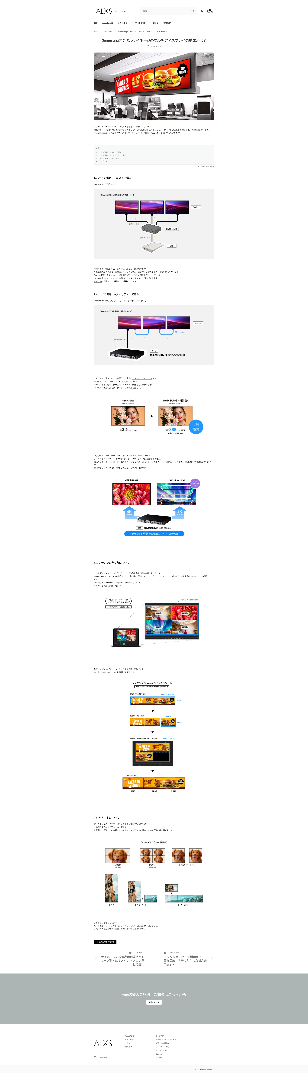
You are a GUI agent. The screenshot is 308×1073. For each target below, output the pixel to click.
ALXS (201, 1069)
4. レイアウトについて (104, 161)
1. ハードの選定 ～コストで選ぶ (108, 152)
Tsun (212, 166)
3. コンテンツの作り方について (108, 158)
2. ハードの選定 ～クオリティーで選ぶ (111, 155)
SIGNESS (98, 281)
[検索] (192, 11)
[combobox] (168, 11)
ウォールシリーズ (144, 378)
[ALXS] (103, 1051)
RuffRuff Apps (204, 166)
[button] (210, 11)
